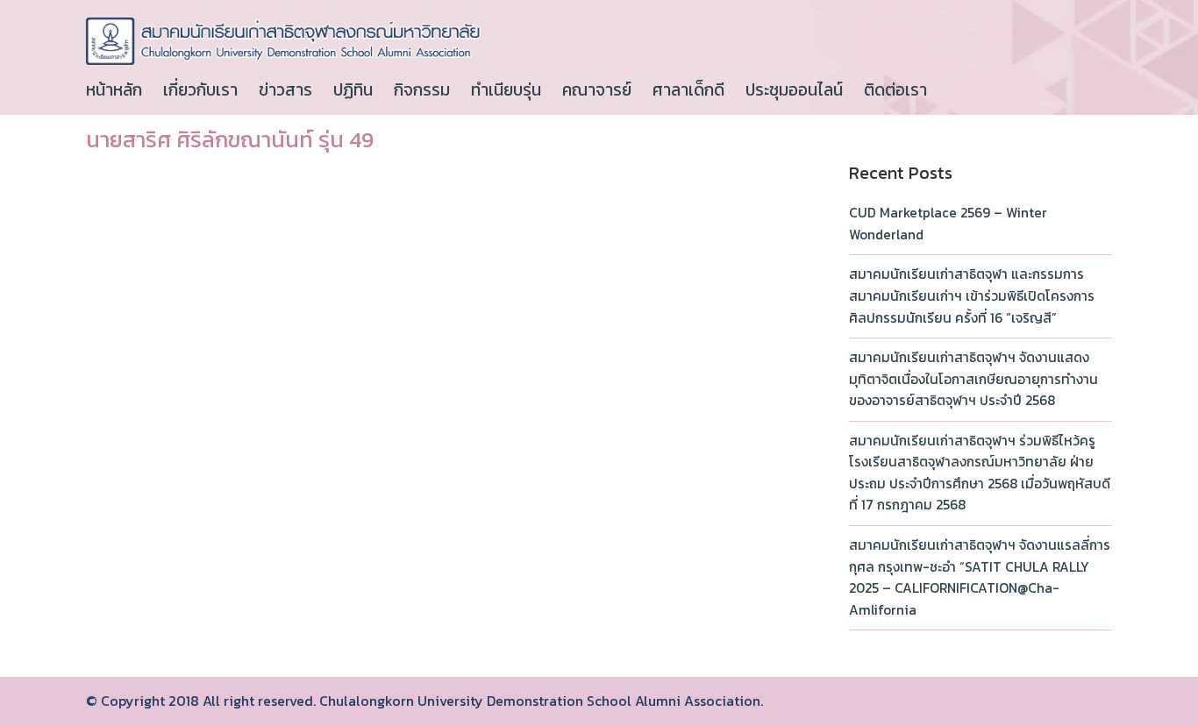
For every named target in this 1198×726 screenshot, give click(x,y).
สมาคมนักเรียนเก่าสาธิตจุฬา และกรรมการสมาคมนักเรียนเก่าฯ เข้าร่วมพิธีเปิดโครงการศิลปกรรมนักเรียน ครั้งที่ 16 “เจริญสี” (972, 295)
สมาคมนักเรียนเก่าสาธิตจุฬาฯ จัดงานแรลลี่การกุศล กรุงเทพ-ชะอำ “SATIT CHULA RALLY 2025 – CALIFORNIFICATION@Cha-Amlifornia (979, 577)
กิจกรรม (422, 90)
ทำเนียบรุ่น (506, 90)
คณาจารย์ (596, 90)
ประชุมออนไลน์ (794, 90)
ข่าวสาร (285, 90)
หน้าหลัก (114, 90)
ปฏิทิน (353, 90)
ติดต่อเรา (895, 90)
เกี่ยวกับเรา (200, 90)
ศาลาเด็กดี (688, 90)
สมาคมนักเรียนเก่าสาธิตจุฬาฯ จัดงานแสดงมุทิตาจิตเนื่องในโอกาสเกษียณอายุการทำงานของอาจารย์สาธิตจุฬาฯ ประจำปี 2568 (973, 378)
